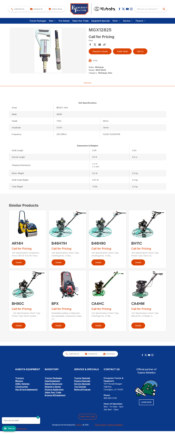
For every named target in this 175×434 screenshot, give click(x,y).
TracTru (79, 425)
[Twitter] (146, 355)
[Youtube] (127, 9)
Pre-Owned (64, 21)
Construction (21, 386)
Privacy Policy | (101, 425)
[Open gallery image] (48, 50)
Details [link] (19, 262)
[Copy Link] (104, 44)
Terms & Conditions (115, 425)
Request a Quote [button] (100, 51)
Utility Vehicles (22, 384)
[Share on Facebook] (90, 44)
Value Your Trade (80, 21)
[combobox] (151, 9)
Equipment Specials (100, 21)
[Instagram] (131, 9)
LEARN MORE (146, 402)
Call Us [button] (140, 51)
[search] (164, 9)
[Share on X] (94, 44)
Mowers (19, 381)
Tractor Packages (37, 21)
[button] (17, 9)
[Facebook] (119, 9)
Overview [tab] (87, 83)
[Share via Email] (99, 44)
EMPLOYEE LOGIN (88, 417)
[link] (55, 9)
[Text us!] (9, 428)
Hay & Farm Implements (26, 389)
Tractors (19, 378)
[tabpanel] (48, 50)
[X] (123, 9)
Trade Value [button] (122, 51)
